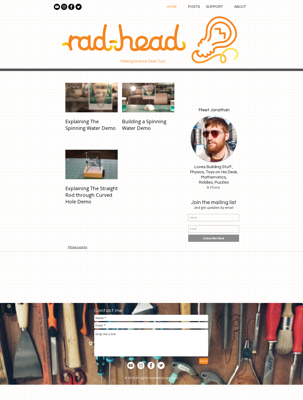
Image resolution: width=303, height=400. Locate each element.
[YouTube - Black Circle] (57, 7)
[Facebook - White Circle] (151, 365)
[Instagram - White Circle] (140, 365)
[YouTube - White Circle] (130, 365)
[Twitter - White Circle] (161, 365)
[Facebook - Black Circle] (71, 7)
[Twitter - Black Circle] (78, 7)
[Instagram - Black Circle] (64, 7)
